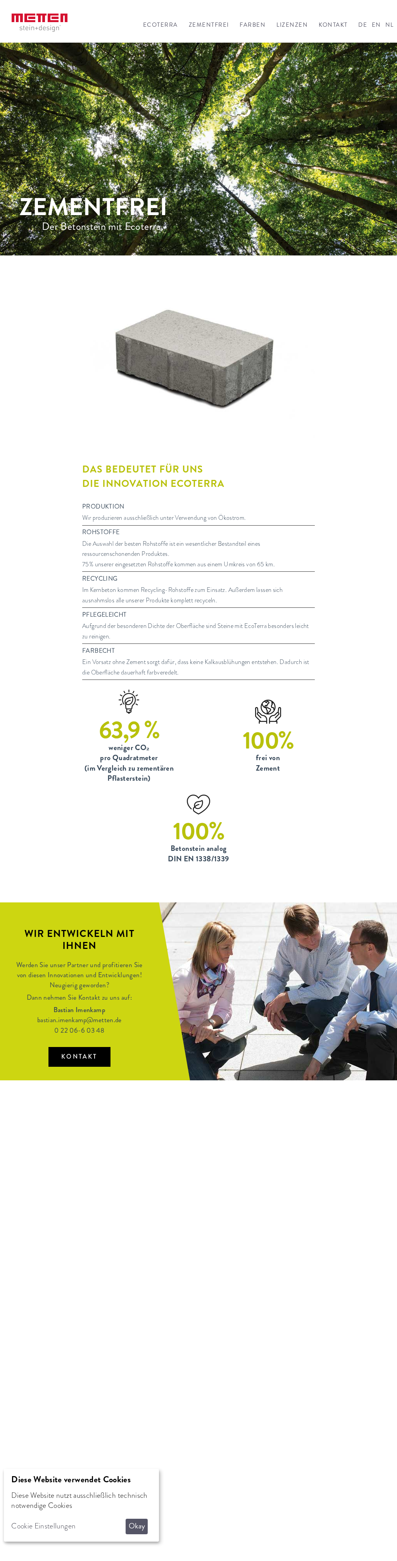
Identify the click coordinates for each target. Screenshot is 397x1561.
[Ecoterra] (39, 23)
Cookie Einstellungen (43, 1526)
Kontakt (333, 25)
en (376, 25)
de (362, 25)
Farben (253, 25)
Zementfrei (209, 25)
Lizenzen (292, 25)
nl (389, 25)
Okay (137, 1526)
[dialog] (81, 1505)
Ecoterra (160, 25)
